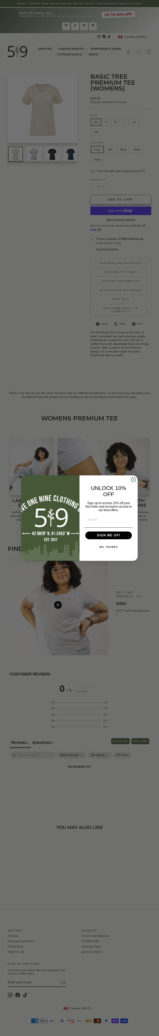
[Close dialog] (133, 479)
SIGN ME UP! (108, 535)
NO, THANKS (108, 547)
